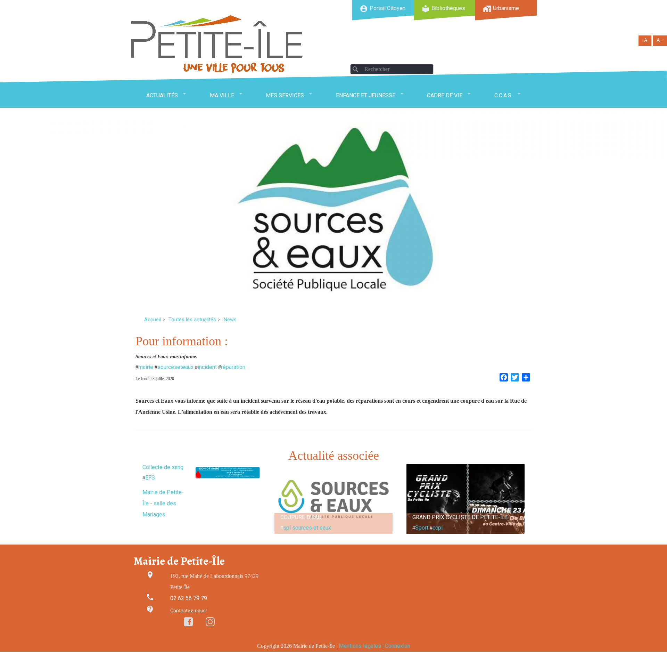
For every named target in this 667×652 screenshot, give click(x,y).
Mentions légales (360, 646)
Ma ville (222, 95)
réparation (233, 367)
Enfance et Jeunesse (365, 95)
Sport (421, 527)
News (230, 319)
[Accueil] (217, 44)
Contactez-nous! (188, 610)
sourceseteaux (175, 367)
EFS (150, 477)
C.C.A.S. (503, 95)
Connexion (397, 646)
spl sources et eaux (307, 527)
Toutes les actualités (192, 319)
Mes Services (285, 95)
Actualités (162, 95)
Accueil (152, 319)
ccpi (438, 527)
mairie (145, 367)
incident (207, 367)
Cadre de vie (444, 95)
